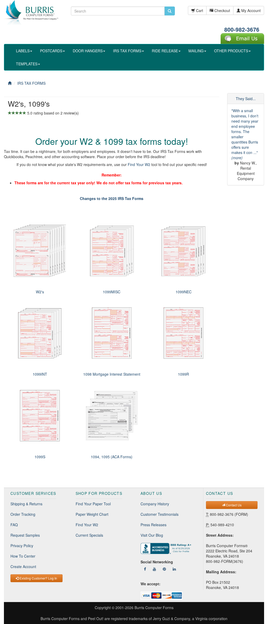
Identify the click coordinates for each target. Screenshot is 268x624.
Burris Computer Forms (154, 607)
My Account (250, 10)
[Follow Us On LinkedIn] (174, 568)
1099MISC (111, 291)
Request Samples (25, 535)
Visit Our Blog (152, 535)
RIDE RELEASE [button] (165, 50)
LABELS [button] (23, 50)
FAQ (14, 524)
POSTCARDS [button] (51, 50)
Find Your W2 (139, 164)
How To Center (22, 556)
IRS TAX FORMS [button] (127, 50)
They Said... (246, 98)
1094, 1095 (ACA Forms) (111, 456)
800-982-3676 (241, 29)
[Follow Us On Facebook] (145, 568)
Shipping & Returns (26, 503)
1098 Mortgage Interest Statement (111, 374)
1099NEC (184, 291)
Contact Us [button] (233, 505)
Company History (155, 503)
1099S (40, 456)
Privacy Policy (21, 545)
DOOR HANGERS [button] (88, 50)
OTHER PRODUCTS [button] (231, 50)
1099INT (40, 374)
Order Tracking (22, 514)
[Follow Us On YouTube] (154, 568)
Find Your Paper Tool (93, 503)
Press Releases (153, 524)
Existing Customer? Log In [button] (38, 578)
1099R (183, 374)
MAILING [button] (196, 50)
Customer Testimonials (159, 514)
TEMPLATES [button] (26, 63)
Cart (199, 10)
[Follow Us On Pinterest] (164, 568)
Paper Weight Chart (92, 514)
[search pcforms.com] (169, 11)
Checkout (221, 10)
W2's (40, 291)
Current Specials (89, 535)
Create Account (23, 566)
